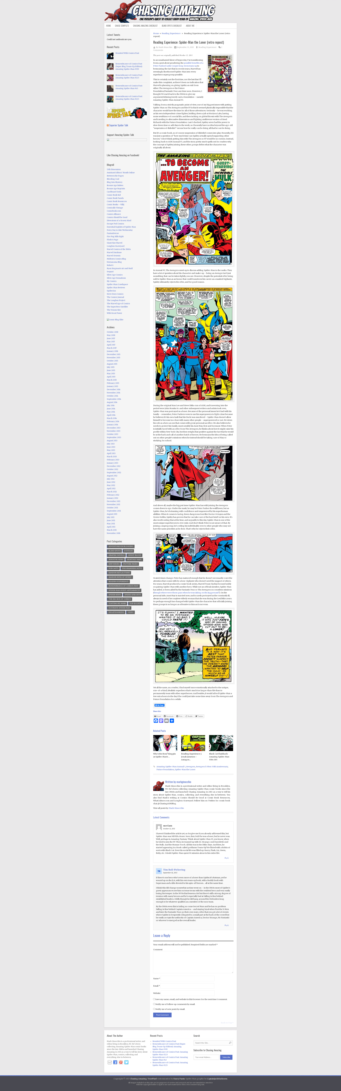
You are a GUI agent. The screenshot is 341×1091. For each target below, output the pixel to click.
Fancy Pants (179, 1079)
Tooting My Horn (117, 603)
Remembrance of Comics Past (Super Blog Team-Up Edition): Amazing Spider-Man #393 (128, 66)
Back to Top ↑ (227, 1023)
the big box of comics (120, 599)
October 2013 (112, 434)
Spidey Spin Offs (133, 595)
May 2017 (111, 342)
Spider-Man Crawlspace (117, 284)
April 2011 (111, 527)
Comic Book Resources (117, 201)
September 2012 (114, 472)
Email (156, 986)
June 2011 (111, 520)
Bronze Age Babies (115, 185)
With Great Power (114, 313)
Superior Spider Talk (118, 125)
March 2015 (112, 380)
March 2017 (112, 348)
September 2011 (114, 511)
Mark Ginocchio (165, 47)
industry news (116, 559)
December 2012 (113, 466)
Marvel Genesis (113, 256)
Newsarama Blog (114, 262)
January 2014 (112, 425)
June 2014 (111, 409)
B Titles (128, 551)
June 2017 (111, 338)
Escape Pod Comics (115, 224)
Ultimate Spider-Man (119, 608)
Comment (158, 949)
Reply (227, 858)
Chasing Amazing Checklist (145, 25)
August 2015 (112, 364)
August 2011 (112, 514)
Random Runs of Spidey (120, 577)
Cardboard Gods (114, 192)
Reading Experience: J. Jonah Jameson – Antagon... (191, 757)
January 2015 (112, 386)
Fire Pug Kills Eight (115, 236)
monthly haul (134, 559)
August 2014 (112, 402)
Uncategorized (116, 612)
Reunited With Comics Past (127, 53)
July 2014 (111, 405)
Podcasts (113, 568)
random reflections (119, 573)
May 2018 (111, 335)
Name (156, 978)
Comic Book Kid (114, 195)
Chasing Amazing (138, 1079)
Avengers (190, 766)
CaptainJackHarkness (217, 1079)
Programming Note (132, 568)
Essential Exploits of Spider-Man (121, 227)
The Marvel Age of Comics (118, 303)
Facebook (115, 1062)
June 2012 (111, 482)
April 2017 (111, 345)
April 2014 (111, 415)
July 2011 (110, 517)
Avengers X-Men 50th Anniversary (212, 766)
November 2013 (113, 431)
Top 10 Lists (135, 603)
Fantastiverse (113, 233)
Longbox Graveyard (115, 246)
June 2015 (111, 370)
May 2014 (111, 412)
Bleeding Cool (113, 179)
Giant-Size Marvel (114, 243)
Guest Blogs (134, 555)
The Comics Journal (115, 297)
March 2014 (112, 418)
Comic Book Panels (115, 198)
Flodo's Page (112, 240)
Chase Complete (122, 25)
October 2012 (112, 469)
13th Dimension (114, 169)
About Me (190, 25)
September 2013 (114, 437)
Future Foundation (165, 769)
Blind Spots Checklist (172, 25)
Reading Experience (171, 33)
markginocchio (183, 782)
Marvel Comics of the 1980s (119, 249)
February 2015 (113, 383)
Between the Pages (115, 176)
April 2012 (111, 488)
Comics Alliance (114, 214)
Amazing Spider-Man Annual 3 (171, 766)
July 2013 (111, 444)
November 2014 (113, 393)
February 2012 (113, 495)
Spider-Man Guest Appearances (124, 590)
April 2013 (111, 453)
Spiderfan (111, 291)
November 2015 (113, 357)
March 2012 (112, 492)
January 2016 (112, 351)
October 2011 (112, 508)
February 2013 (113, 460)
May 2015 (111, 373)
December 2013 (113, 428)
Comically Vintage (115, 208)
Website (156, 993)
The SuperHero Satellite (117, 307)
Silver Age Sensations (116, 278)
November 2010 (113, 533)
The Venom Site (114, 310)
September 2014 (114, 399)
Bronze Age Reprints (116, 188)
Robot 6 (110, 265)
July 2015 (110, 367)
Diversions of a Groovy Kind (119, 220)
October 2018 (112, 332)
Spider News (115, 595)
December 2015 (113, 354)
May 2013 (111, 450)
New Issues (114, 564)
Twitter (126, 1062)
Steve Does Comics (115, 294)
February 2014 (113, 421)
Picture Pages (130, 564)
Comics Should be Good (117, 217)
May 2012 (111, 485)
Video (130, 612)
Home (108, 25)
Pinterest (121, 1062)
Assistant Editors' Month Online (121, 173)
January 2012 (112, 498)
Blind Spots (115, 551)
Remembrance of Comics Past (123, 586)
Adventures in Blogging (121, 546)
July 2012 (111, 479)
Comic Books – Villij (115, 204)
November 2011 (113, 504)
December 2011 (113, 501)
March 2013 (112, 456)
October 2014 (112, 396)
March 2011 (112, 530)
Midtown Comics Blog (116, 259)
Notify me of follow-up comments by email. (175, 1004)
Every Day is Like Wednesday (120, 230)
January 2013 (112, 463)
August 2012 (112, 476)
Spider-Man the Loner (185, 769)
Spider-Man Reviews (116, 287)
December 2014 (113, 389)
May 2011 (111, 524)
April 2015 (111, 377)
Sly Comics (111, 281)
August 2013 (112, 441)
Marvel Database (114, 252)
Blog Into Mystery (114, 182)
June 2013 (111, 447)
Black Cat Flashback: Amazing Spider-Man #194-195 (219, 757)
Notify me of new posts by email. (170, 1009)
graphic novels (116, 555)
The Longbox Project (116, 300)
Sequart (110, 272)
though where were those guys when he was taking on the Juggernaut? (186, 592)
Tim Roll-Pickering (174, 869)
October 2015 (112, 361)
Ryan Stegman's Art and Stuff (120, 268)
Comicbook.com (114, 211)
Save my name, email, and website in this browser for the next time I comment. (191, 999)
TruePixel (152, 1079)
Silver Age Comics (115, 275)
